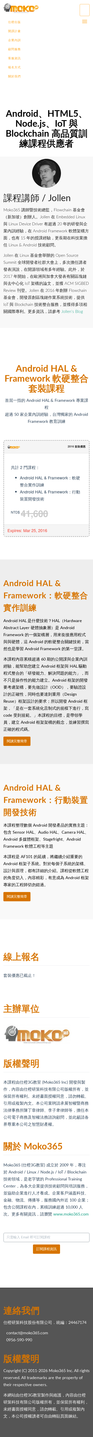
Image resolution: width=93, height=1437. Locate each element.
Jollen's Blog (72, 312)
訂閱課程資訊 (46, 1249)
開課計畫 (14, 31)
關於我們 (14, 76)
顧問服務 (14, 49)
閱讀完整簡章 (17, 741)
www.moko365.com (71, 1214)
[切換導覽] (85, 10)
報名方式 (14, 67)
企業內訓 (14, 40)
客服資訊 (14, 58)
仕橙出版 (14, 22)
